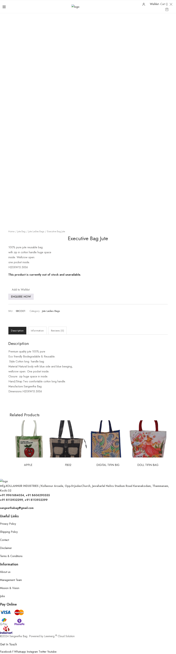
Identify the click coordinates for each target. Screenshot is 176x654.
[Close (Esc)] (164, 4)
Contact (4, 540)
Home (11, 231)
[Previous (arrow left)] (6, 327)
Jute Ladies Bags (36, 231)
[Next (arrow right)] (170, 327)
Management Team (11, 580)
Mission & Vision (9, 588)
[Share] (157, 4)
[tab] (17, 331)
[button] (19, 289)
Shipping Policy (9, 532)
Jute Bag (21, 231)
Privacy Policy (8, 524)
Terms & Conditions (11, 556)
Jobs (2, 596)
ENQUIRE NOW (21, 297)
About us (5, 572)
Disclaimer (6, 548)
